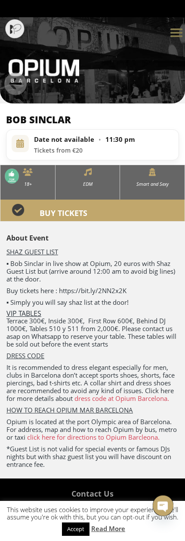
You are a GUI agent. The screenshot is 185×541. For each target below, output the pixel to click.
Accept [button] (75, 529)
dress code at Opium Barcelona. (121, 398)
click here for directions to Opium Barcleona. (93, 437)
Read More (108, 528)
